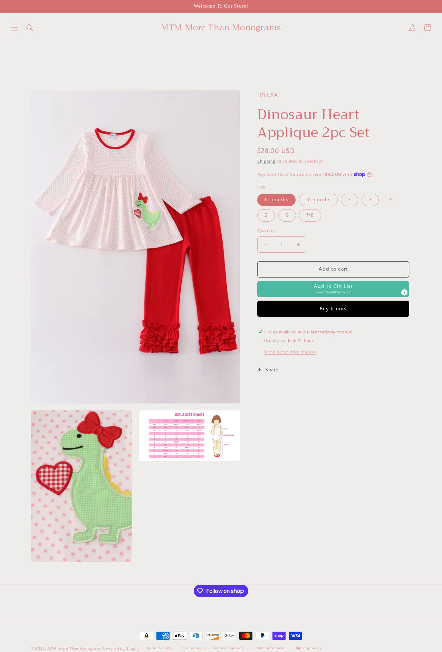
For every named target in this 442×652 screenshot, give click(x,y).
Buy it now (333, 308)
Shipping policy (308, 648)
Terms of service (228, 648)
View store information (290, 351)
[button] (14, 27)
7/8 (310, 215)
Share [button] (271, 370)
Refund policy (160, 648)
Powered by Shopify (121, 648)
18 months (318, 200)
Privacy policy (193, 648)
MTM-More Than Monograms (74, 648)
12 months (276, 200)
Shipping (266, 161)
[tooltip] (404, 292)
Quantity (266, 230)
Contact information (269, 648)
